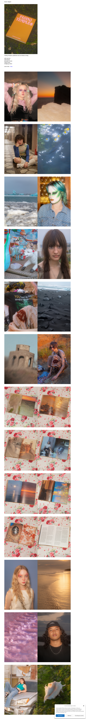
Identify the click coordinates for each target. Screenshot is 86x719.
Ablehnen (69, 715)
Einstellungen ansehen (79, 715)
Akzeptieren (60, 715)
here (11, 66)
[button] (83, 705)
